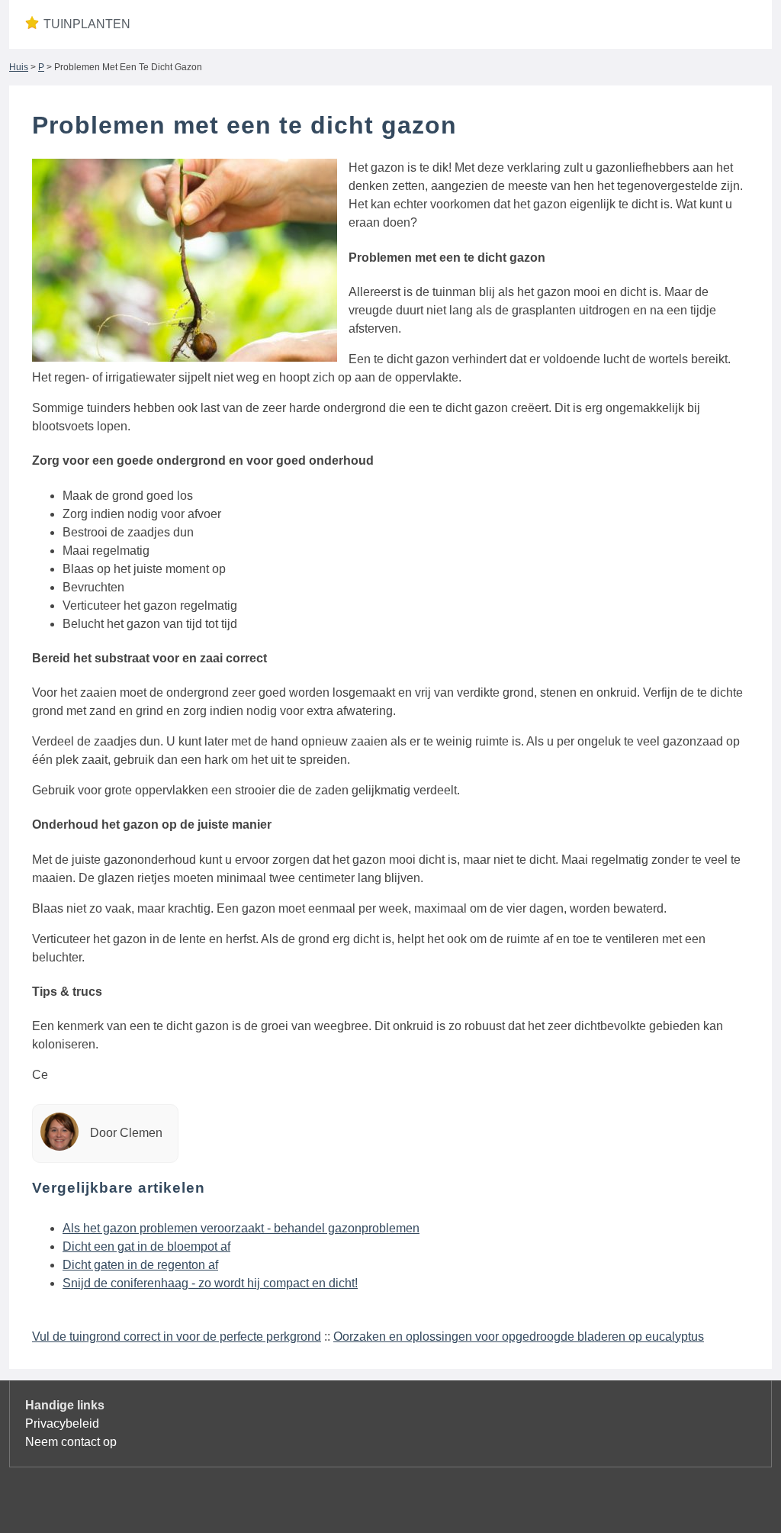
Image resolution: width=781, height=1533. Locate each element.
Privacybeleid (62, 1423)
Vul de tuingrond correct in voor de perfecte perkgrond (176, 1336)
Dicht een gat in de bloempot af (146, 1246)
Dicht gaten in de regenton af (140, 1264)
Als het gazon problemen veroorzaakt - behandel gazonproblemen (241, 1228)
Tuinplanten (86, 24)
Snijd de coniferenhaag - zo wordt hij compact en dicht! (210, 1283)
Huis (18, 67)
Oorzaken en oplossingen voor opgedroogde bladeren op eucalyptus (518, 1336)
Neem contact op (71, 1441)
